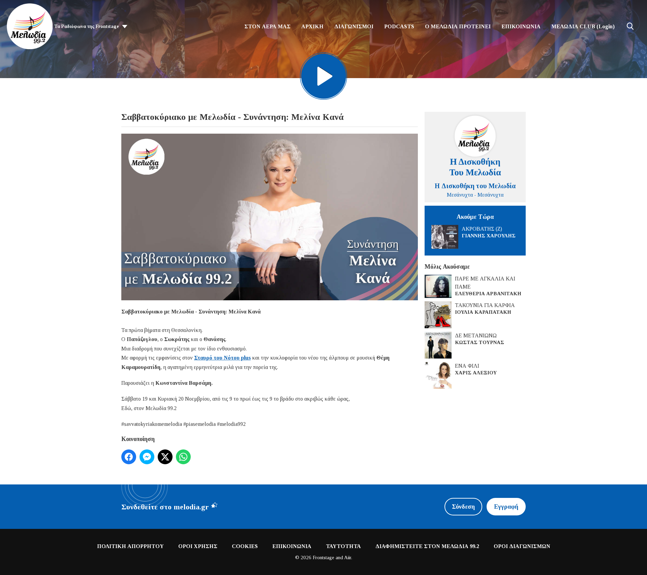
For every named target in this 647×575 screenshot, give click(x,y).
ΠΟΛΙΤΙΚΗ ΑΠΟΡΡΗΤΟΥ (130, 546)
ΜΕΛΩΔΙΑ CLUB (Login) (583, 26)
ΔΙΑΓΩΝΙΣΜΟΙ (353, 26)
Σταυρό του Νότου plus (222, 358)
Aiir (347, 557)
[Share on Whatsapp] (183, 456)
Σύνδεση (463, 506)
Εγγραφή (506, 506)
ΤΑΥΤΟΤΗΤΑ (343, 546)
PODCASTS (399, 26)
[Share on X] (165, 456)
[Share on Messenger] (147, 456)
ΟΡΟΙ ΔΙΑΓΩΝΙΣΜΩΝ (522, 546)
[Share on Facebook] (128, 456)
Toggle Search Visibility (630, 26)
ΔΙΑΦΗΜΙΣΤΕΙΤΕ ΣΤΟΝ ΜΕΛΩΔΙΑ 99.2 (427, 546)
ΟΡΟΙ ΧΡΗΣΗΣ (197, 546)
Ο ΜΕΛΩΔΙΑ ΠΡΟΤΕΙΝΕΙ (458, 26)
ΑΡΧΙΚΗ (312, 26)
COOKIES (245, 546)
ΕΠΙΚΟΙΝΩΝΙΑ (521, 26)
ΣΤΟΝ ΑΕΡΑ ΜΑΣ (267, 26)
